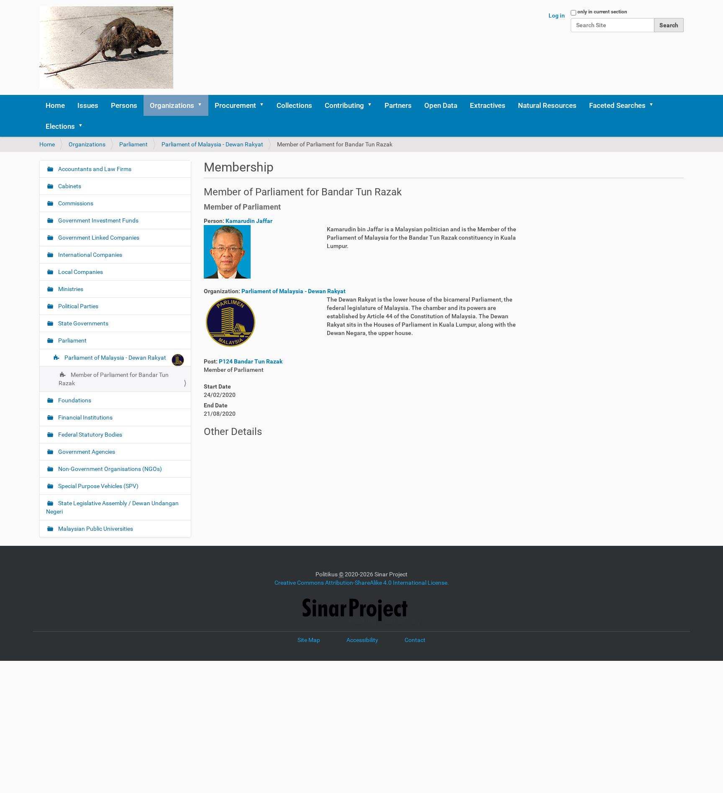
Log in (557, 15)
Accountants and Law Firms (94, 169)
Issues (87, 105)
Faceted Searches (617, 105)
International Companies (89, 254)
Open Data (440, 105)
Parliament (133, 144)
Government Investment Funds (97, 220)
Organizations (172, 105)
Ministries (70, 289)
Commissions (75, 203)
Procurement (235, 105)
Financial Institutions (85, 417)
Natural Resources (547, 105)
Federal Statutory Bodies (89, 434)
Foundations (74, 400)
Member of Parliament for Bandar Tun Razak (114, 378)
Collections (294, 105)
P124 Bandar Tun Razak (250, 361)
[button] (202, 105)
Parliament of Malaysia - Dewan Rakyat (212, 144)
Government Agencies (86, 451)
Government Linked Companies (98, 237)
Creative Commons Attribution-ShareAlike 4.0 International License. (361, 582)
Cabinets (69, 186)
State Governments (82, 323)
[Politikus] (106, 47)
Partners (398, 105)
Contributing (344, 105)
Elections (60, 126)
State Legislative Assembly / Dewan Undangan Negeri (112, 507)
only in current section (602, 12)
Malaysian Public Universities (95, 528)
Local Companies (80, 272)
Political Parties (77, 306)
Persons (124, 105)
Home (55, 105)
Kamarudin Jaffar (249, 220)
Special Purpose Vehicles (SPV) (97, 486)
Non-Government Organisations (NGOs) (109, 469)
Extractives (487, 105)
